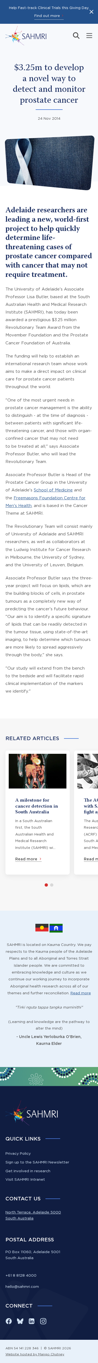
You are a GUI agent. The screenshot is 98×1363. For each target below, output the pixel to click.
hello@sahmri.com (22, 1286)
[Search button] (76, 35)
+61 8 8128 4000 (20, 1275)
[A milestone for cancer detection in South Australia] (37, 813)
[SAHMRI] (25, 35)
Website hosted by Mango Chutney (34, 1354)
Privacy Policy (18, 1153)
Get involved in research (27, 1171)
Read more (81, 993)
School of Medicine (53, 490)
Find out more (47, 15)
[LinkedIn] (31, 1321)
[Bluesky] (20, 1321)
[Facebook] (8, 1321)
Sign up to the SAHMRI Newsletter (37, 1162)
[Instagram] (43, 1321)
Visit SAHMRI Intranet (25, 1179)
